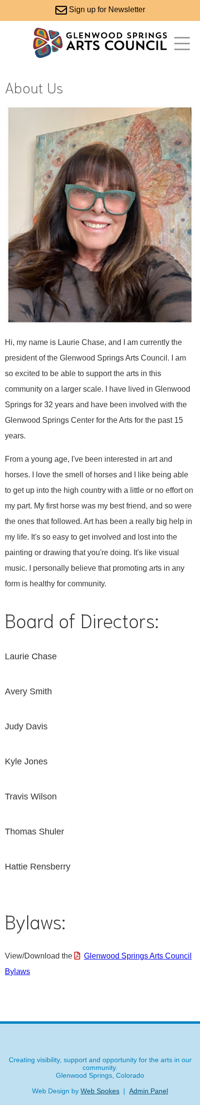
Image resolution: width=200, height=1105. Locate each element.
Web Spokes (100, 1091)
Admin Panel (148, 1091)
